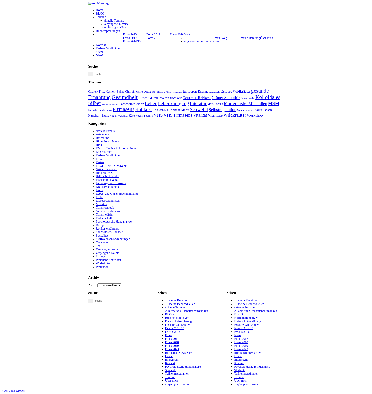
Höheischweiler (248, 98)
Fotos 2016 (153, 38)
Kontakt (170, 363)
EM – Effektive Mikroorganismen (116, 148)
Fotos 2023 (130, 34)
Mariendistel (236, 103)
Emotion (190, 91)
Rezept (100, 225)
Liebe (99, 197)
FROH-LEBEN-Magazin (111, 165)
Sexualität (102, 235)
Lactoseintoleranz (131, 104)
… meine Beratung (248, 38)
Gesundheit (125, 97)
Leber (151, 103)
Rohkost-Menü (179, 110)
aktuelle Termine (175, 307)
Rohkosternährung (107, 228)
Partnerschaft (104, 218)
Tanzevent (102, 242)
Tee (98, 246)
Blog (99, 144)
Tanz (105, 115)
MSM (273, 103)
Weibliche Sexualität (108, 260)
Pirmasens (123, 109)
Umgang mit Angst (107, 249)
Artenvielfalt (103, 134)
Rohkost (143, 109)
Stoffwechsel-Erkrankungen (113, 239)
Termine (170, 377)
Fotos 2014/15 (132, 41)
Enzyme (203, 91)
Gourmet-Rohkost (197, 97)
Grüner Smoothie (226, 97)
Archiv (92, 285)
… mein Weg (219, 38)
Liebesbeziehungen (108, 200)
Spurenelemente (245, 110)
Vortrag (100, 256)
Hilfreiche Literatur (107, 176)
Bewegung (102, 137)
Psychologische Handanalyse (114, 221)
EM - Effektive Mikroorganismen (167, 92)
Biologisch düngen (107, 141)
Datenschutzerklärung (178, 321)
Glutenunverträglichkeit (165, 98)
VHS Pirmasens (178, 115)
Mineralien (257, 103)
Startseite (170, 370)
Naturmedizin (104, 214)
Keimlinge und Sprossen (111, 183)
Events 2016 (172, 331)
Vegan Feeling (144, 115)
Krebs (99, 190)
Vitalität (200, 115)
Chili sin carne (134, 91)
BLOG (169, 314)
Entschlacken (104, 151)
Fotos (168, 335)
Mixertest (101, 204)
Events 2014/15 (174, 328)
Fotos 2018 (177, 34)
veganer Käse (126, 115)
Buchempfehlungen (177, 317)
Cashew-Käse (96, 91)
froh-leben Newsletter (178, 352)
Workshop (255, 115)
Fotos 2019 (153, 34)
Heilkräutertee (104, 172)
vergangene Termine (177, 384)
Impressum (171, 359)
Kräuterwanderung (110, 104)
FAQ (99, 158)
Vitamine (215, 115)
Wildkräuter (234, 115)
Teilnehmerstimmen (177, 373)
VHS (158, 115)
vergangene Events (107, 253)
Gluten (143, 98)
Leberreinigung (173, 103)
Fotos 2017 (130, 38)
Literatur (198, 103)
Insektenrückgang (107, 179)
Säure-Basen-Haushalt (109, 232)
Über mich (171, 380)
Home (169, 356)
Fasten (100, 162)
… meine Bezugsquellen (180, 303)
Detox (147, 91)
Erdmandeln (214, 92)
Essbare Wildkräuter (235, 91)
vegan (113, 115)
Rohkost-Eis (160, 110)
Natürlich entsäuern (100, 110)
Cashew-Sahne (115, 91)
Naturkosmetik (105, 207)
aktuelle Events (105, 130)
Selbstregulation (222, 109)
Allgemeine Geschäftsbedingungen (186, 310)
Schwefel (199, 109)
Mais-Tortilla (215, 104)
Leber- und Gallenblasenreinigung (117, 193)
